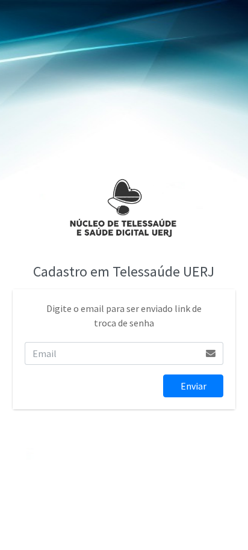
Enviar (193, 386)
